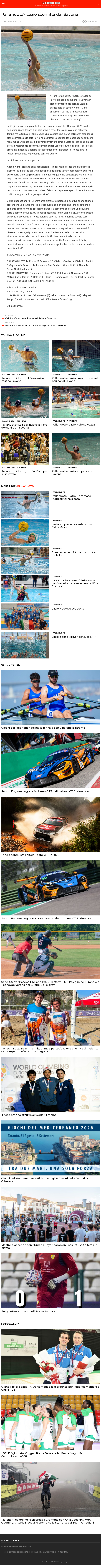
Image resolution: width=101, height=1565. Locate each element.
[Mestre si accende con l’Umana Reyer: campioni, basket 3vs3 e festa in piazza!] (50, 1214)
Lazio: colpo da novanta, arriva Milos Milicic (72, 526)
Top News (21, 375)
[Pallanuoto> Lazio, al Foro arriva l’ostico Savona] (25, 356)
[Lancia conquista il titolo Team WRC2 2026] (50, 824)
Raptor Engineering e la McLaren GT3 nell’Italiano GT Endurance (45, 791)
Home (36, 1562)
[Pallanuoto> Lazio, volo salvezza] (76, 402)
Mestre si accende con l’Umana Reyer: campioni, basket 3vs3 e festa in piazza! (49, 1246)
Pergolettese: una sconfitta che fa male (28, 1311)
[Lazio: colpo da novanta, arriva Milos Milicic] (25, 532)
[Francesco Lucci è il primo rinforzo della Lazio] (25, 560)
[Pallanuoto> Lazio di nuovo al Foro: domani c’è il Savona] (25, 402)
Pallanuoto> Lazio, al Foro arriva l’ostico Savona (22, 380)
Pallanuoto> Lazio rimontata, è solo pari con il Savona (75, 380)
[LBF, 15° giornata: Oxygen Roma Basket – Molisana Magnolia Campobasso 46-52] (50, 1422)
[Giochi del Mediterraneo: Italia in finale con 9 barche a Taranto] (50, 697)
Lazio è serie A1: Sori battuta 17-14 (74, 636)
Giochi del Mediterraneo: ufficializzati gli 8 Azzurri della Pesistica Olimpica (44, 1180)
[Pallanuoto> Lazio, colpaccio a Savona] (76, 449)
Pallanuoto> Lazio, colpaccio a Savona (72, 473)
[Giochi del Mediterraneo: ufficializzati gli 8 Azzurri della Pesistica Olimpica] (50, 1147)
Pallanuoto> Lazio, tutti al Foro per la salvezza (24, 473)
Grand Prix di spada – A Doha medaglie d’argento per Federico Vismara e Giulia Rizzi (50, 1388)
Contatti (45, 1562)
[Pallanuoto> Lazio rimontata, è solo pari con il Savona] (76, 356)
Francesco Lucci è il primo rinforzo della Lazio (75, 554)
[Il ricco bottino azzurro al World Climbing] (50, 1084)
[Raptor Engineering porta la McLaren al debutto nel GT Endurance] (50, 887)
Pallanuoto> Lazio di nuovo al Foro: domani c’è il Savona (24, 426)
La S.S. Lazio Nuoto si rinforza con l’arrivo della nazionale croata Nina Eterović (75, 583)
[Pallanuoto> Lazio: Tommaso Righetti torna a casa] (25, 504)
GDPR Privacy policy (59, 1562)
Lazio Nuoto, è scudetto (68, 608)
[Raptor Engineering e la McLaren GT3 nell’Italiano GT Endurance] (50, 760)
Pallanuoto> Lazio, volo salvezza (73, 424)
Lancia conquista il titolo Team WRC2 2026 (30, 855)
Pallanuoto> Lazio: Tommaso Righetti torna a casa (71, 497)
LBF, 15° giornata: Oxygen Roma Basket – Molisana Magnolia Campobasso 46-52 (41, 1455)
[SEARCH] (99, 4)
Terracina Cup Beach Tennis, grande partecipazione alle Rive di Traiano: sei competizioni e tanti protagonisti (49, 1050)
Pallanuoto (8, 375)
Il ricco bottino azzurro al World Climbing (29, 1115)
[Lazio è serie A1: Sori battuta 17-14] (25, 645)
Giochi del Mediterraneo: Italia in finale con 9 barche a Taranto (43, 727)
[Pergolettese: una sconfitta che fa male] (50, 1280)
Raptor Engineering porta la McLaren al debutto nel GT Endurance (46, 918)
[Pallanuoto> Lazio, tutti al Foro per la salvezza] (25, 449)
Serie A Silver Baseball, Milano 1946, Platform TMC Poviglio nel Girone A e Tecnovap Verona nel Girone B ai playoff (50, 983)
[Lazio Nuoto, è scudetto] (25, 616)
